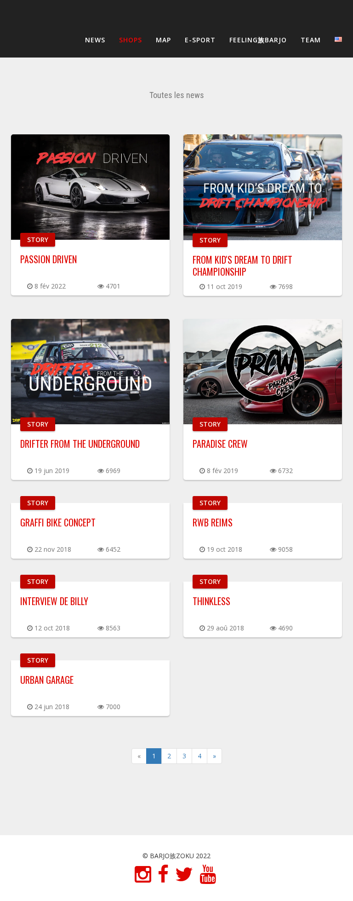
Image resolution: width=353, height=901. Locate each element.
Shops (130, 39)
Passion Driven (48, 259)
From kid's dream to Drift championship (242, 265)
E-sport (200, 39)
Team (311, 39)
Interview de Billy (54, 601)
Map (163, 39)
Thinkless (211, 601)
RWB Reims (213, 522)
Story (37, 239)
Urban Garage (47, 680)
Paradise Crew (220, 443)
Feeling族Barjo (258, 39)
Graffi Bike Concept (58, 522)
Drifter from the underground (80, 443)
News (95, 39)
